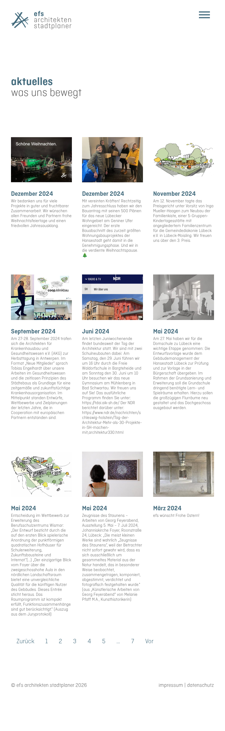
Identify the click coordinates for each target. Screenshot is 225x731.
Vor (149, 642)
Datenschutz (200, 685)
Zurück (25, 642)
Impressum (171, 685)
